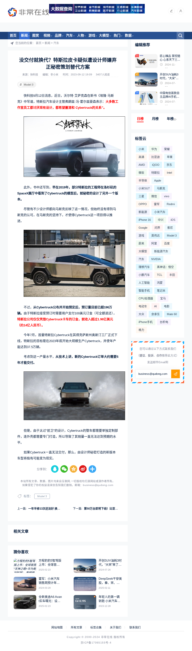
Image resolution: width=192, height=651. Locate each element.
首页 (13, 35)
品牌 (58, 35)
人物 (80, 35)
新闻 (24, 35)
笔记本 (161, 290)
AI (155, 306)
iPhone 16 (145, 219)
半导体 (143, 180)
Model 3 (27, 85)
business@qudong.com (98, 485)
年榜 (170, 119)
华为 (154, 149)
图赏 (35, 35)
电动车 (143, 306)
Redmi (171, 204)
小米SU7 (144, 188)
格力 (141, 329)
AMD (142, 164)
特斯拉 (155, 172)
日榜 (140, 119)
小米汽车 (159, 212)
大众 (141, 314)
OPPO (143, 204)
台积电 (164, 322)
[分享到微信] (64, 469)
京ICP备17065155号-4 (96, 642)
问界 (157, 227)
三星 (141, 196)
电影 (167, 306)
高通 (141, 156)
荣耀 (167, 149)
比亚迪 (155, 156)
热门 (117, 35)
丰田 (172, 274)
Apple (157, 180)
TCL (159, 274)
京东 (169, 164)
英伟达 (155, 235)
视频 (47, 35)
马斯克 (161, 188)
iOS (173, 219)
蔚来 (141, 243)
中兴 (161, 219)
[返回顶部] (180, 581)
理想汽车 (144, 267)
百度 (167, 243)
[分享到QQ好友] (55, 469)
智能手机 (144, 290)
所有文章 (76, 627)
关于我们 (115, 627)
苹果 (169, 156)
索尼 (170, 227)
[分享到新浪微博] (83, 469)
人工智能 (144, 282)
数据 (128, 35)
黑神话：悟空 (165, 267)
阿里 (154, 243)
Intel (169, 172)
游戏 (91, 35)
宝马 (163, 298)
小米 (141, 149)
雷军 (157, 204)
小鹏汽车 (144, 274)
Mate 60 (172, 314)
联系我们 (135, 627)
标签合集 (96, 627)
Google (143, 227)
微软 (141, 172)
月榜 (155, 119)
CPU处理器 (146, 298)
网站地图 (57, 627)
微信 (154, 196)
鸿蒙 (160, 282)
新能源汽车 (161, 251)
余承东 (155, 314)
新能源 (143, 212)
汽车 (69, 35)
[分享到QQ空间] (74, 469)
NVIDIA (156, 259)
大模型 (104, 35)
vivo (166, 196)
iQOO (155, 164)
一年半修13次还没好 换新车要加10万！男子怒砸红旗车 (62, 508)
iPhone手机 (146, 322)
